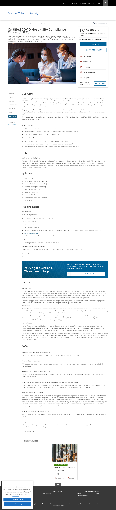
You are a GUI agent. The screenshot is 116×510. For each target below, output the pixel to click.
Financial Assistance (82, 495)
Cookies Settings (17, 504)
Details (11, 97)
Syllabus (11, 101)
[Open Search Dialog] (105, 3)
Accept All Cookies (17, 499)
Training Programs (17, 23)
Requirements (13, 105)
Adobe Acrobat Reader (31, 233)
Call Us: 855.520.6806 (100, 23)
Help (78, 497)
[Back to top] (58, 491)
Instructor (12, 108)
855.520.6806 (12, 124)
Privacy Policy (60, 505)
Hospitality (27, 23)
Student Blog (95, 493)
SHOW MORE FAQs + (28, 431)
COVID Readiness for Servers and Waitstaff (64, 469)
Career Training (47, 493)
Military (79, 493)
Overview (11, 93)
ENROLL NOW (93, 44)
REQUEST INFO (100, 83)
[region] (17, 495)
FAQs (10, 112)
